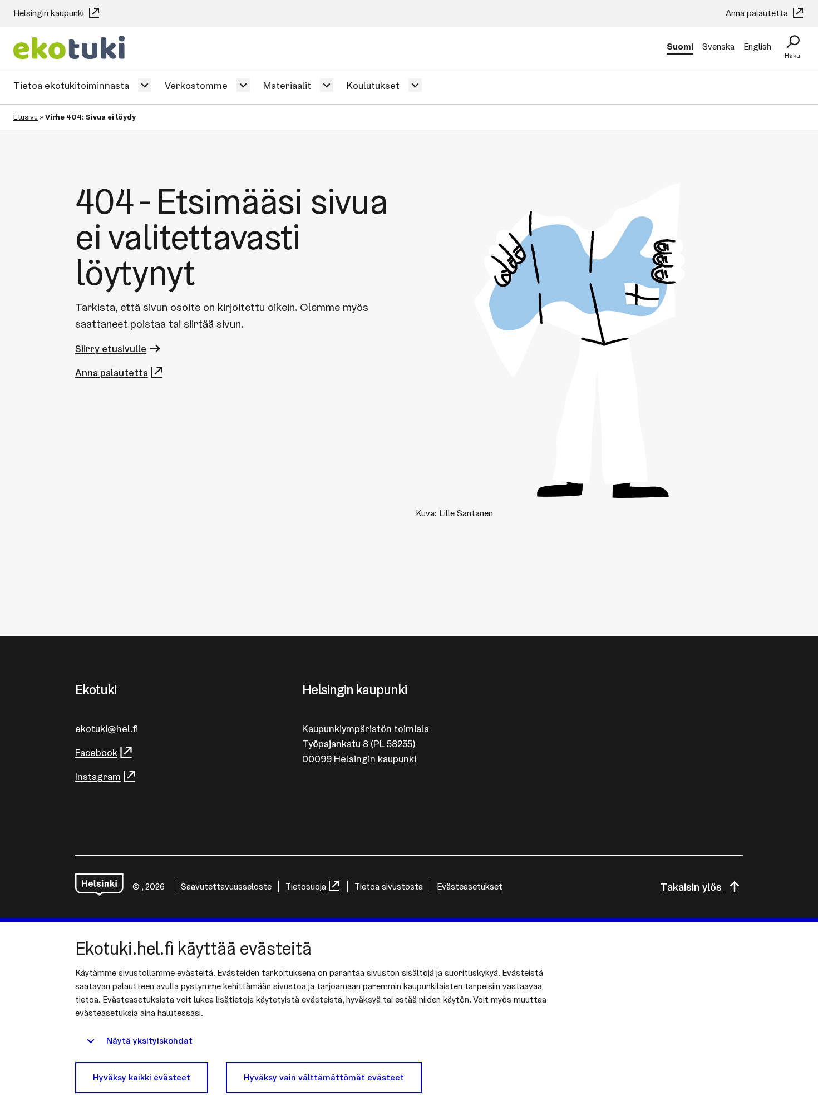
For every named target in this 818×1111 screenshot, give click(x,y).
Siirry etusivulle (110, 348)
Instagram (98, 776)
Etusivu (25, 117)
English (757, 46)
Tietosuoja (305, 886)
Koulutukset (373, 85)
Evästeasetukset (469, 886)
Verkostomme (196, 85)
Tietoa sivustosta (388, 886)
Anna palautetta (758, 13)
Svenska (718, 46)
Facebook (96, 752)
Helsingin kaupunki (49, 13)
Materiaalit (287, 85)
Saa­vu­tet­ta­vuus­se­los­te (226, 886)
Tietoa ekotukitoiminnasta (71, 85)
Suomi (680, 46)
